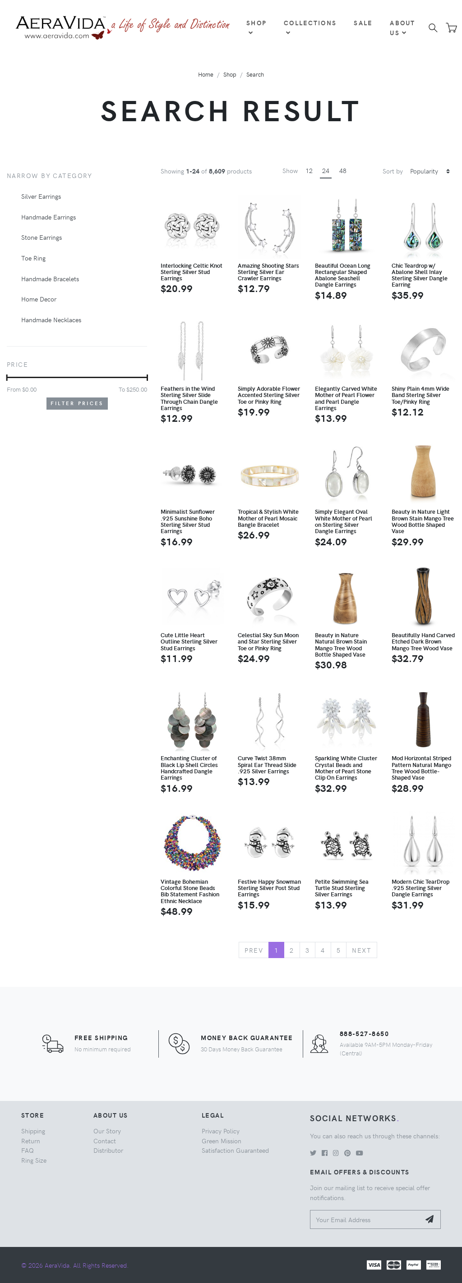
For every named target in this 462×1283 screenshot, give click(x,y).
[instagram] (336, 1152)
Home (205, 74)
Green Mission (221, 1140)
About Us (402, 27)
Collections (310, 22)
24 (325, 170)
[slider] (7, 377)
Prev (254, 949)
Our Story (107, 1130)
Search (255, 74)
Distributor (108, 1150)
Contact (104, 1140)
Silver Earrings (41, 196)
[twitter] (313, 1152)
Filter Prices (77, 403)
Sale (363, 22)
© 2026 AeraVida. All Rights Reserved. (75, 1264)
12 (309, 170)
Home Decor (38, 298)
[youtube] (359, 1152)
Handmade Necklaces (51, 319)
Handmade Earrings (48, 216)
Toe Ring (33, 257)
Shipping (33, 1130)
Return (30, 1140)
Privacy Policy (221, 1130)
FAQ (27, 1150)
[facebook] (325, 1152)
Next (361, 949)
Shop (256, 22)
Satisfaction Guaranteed (235, 1150)
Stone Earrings (41, 237)
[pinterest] (347, 1152)
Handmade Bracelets (50, 278)
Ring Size (33, 1159)
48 (342, 170)
